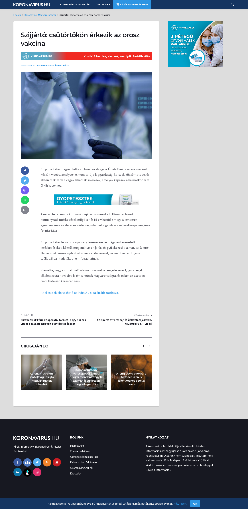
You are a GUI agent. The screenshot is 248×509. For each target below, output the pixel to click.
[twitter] (25, 180)
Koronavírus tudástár (75, 4)
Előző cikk (28, 315)
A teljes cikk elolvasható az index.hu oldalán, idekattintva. (80, 293)
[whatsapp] (25, 200)
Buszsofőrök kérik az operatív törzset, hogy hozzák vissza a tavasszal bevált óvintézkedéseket (53, 321)
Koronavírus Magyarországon (40, 15)
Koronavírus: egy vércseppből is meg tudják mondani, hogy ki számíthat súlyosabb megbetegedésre (86, 377)
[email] (25, 210)
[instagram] (37, 472)
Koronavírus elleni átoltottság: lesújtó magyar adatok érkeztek (41, 379)
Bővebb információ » (158, 470)
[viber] (25, 190)
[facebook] (25, 170)
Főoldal (17, 15)
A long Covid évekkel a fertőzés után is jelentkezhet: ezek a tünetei (131, 379)
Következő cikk (141, 315)
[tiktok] (27, 472)
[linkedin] (17, 472)
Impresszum (77, 445)
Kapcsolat (75, 473)
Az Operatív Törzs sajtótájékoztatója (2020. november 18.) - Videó (124, 321)
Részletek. (180, 503)
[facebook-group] (27, 462)
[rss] (47, 462)
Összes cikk (102, 4)
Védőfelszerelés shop (134, 4)
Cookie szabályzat (80, 451)
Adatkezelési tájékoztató (84, 456)
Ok (195, 503)
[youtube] (57, 462)
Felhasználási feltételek (83, 462)
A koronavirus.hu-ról (81, 468)
